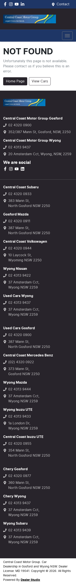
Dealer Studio (30, 579)
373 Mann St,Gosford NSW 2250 (24, 371)
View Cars (40, 81)
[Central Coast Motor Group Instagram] (12, 4)
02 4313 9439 (19, 530)
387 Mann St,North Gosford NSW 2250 (29, 230)
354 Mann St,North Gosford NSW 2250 (29, 453)
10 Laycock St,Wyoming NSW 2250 (25, 257)
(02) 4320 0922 (21, 362)
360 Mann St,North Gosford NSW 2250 (29, 485)
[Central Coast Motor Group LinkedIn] (23, 4)
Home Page (15, 81)
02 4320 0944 (19, 248)
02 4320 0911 (19, 221)
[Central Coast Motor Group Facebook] (6, 4)
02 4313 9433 (19, 416)
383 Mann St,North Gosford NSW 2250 (29, 203)
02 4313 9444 (19, 389)
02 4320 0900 (19, 125)
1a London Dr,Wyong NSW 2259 (23, 426)
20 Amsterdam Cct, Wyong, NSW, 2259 (39, 154)
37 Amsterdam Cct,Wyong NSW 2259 (23, 285)
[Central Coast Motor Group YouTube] (17, 4)
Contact (63, 4)
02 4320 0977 (19, 476)
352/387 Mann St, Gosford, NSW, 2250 (39, 132)
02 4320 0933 (19, 194)
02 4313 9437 (19, 147)
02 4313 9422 (19, 275)
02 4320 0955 (19, 443)
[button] (67, 35)
